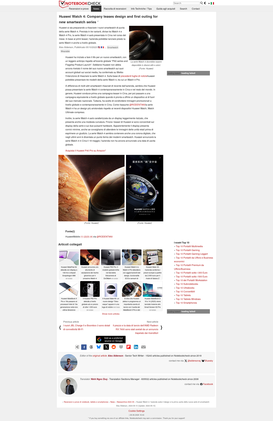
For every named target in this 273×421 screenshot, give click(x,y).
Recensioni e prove (79, 8)
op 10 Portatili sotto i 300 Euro (192, 272)
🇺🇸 (99, 47)
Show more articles (110, 313)
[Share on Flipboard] (128, 347)
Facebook (207, 384)
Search (183, 8)
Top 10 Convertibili (185, 291)
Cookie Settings (137, 410)
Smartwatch (112, 47)
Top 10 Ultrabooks (185, 287)
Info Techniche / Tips (141, 8)
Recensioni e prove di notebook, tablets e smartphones (86, 401)
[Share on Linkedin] (136, 347)
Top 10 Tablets (183, 295)
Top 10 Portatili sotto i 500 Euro (191, 276)
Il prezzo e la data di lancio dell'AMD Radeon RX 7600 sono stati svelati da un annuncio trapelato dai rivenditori (135, 329)
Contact (196, 8)
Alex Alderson (115, 355)
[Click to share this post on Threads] (91, 347)
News (96, 8)
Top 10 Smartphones (186, 302)
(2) (85, 236)
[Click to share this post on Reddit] (113, 347)
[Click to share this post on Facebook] (84, 347)
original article (100, 355)
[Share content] (77, 347)
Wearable (65, 51)
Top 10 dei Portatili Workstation (191, 280)
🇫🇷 (102, 47)
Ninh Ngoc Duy (99, 379)
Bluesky (208, 360)
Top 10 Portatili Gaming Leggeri (192, 253)
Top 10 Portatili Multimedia (189, 246)
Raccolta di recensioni (115, 8)
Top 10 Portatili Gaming (188, 250)
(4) (91, 236)
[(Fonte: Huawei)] (91, 188)
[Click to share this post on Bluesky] (98, 347)
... (105, 47)
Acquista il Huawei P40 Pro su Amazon (85, 150)
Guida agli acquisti (165, 8)
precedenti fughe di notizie (134, 76)
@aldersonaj (194, 360)
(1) (82, 236)
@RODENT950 (137, 104)
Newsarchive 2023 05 (125, 401)
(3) (88, 236)
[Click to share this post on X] (106, 347)
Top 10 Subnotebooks (187, 284)
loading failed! (174, 73)
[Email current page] (143, 347)
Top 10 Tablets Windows (188, 299)
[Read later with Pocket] (121, 347)
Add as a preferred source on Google (113, 339)
